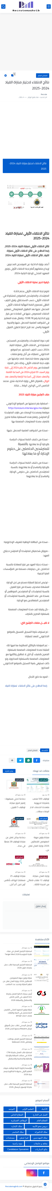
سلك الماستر (18, 1132)
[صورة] (41, 951)
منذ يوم (44, 795)
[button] (36, 760)
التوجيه (12, 1109)
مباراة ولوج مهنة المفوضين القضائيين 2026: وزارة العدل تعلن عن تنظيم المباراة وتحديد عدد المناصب (17, 981)
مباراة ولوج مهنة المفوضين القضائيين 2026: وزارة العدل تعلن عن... (38, 843)
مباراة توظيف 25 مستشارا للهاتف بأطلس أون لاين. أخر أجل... (14, 880)
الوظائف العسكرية (19, 1120)
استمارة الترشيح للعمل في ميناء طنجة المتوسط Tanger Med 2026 (18, 953)
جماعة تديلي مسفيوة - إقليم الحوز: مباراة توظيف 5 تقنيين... (14, 803)
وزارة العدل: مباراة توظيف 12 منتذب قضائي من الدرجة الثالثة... (38, 880)
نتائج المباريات (41, 1149)
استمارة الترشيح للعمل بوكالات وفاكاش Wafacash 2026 (19, 1040)
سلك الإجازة (17, 1126)
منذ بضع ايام (19, 795)
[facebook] (43, 1172)
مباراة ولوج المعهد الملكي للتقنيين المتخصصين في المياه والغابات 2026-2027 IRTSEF (18, 1013)
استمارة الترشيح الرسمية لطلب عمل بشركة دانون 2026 (18, 966)
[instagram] (31, 1172)
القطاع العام (42, 75)
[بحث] (3, 6)
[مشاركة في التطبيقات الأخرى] (12, 760)
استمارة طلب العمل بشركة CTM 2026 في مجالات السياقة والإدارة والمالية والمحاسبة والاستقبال (19, 1055)
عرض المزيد (9, 771)
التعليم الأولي (28, 1109)
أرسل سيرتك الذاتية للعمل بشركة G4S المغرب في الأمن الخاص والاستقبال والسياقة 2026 (19, 997)
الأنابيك (44, 1109)
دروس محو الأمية (40, 1126)
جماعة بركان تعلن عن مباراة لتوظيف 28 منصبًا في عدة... (14, 841)
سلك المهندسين (40, 1138)
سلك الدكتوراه (41, 1132)
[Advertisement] (26, 42)
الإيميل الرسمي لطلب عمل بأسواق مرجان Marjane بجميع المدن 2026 (18, 1027)
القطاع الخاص (17, 1115)
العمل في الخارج (40, 1115)
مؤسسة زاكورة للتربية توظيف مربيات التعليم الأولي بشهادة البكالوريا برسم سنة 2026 (17, 1071)
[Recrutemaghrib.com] (26, 6)
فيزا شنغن (23, 1138)
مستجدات (10, 1138)
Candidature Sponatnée (18, 1149)
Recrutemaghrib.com (13, 1186)
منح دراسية (17, 1143)
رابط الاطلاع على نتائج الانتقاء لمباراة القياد (26, 685)
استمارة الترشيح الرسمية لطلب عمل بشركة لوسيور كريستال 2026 (18, 1085)
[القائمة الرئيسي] (49, 6)
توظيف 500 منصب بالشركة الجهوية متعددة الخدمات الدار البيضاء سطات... (39, 805)
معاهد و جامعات (40, 1143)
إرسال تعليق (41, 906)
